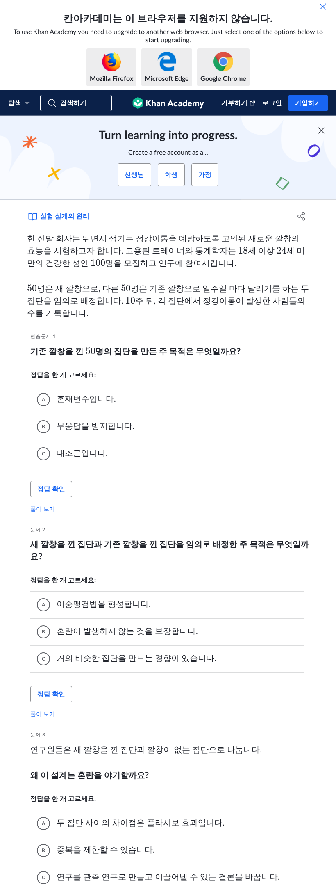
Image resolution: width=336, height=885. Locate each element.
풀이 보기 (42, 508)
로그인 (272, 103)
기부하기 (234, 103)
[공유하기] (301, 216)
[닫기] (322, 6)
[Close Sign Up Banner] (321, 130)
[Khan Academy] (168, 103)
